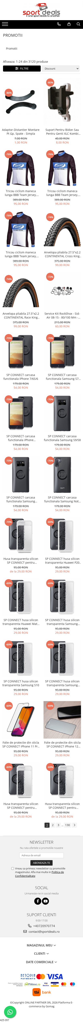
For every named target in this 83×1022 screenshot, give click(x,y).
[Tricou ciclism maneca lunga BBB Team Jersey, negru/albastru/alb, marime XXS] (20, 168)
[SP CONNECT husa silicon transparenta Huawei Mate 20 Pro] (20, 597)
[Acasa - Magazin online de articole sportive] (41, 10)
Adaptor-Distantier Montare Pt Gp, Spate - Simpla (20, 131)
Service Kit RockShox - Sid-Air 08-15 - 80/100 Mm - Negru (62, 315)
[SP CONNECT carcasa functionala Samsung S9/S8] (62, 413)
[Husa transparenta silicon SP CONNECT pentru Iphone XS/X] (20, 536)
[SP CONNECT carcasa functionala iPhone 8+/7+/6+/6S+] (20, 413)
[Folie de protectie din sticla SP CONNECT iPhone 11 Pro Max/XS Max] (20, 720)
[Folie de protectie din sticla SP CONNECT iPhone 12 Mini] (62, 720)
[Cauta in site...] (78, 24)
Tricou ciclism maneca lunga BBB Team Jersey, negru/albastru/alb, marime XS (62, 193)
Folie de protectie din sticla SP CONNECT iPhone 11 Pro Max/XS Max (20, 744)
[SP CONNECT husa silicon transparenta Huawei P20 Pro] (62, 536)
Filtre (23, 68)
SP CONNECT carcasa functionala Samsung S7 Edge (62, 377)
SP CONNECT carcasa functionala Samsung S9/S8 (62, 438)
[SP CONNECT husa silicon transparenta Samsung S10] (20, 658)
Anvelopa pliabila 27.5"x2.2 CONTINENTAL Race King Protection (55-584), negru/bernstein (21, 315)
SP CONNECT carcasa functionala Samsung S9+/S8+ (20, 499)
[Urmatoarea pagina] (74, 825)
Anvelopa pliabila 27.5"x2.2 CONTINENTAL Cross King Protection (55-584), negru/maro (62, 254)
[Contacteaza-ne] (58, 24)
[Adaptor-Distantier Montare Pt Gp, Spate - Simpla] (20, 101)
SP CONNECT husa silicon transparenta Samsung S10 (20, 683)
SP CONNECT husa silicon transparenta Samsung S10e (62, 683)
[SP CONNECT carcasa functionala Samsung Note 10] (62, 474)
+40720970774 (43, 926)
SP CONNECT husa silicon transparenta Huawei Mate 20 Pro (21, 622)
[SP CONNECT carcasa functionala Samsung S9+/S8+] (20, 474)
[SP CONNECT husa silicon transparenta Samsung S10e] (62, 658)
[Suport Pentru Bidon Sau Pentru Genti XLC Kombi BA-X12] (62, 102)
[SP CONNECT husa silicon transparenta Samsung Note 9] (62, 597)
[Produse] (5, 25)
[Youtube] (45, 901)
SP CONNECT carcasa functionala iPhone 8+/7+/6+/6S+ (20, 438)
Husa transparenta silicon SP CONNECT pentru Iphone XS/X (20, 560)
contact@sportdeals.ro (44, 931)
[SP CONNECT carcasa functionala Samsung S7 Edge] (62, 352)
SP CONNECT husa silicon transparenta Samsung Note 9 (62, 622)
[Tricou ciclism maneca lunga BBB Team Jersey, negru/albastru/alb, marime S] (20, 229)
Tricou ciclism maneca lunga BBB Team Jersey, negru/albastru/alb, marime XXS (21, 193)
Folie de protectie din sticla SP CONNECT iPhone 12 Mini (62, 744)
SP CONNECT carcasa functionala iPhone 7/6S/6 (20, 377)
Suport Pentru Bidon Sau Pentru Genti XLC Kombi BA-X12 (62, 131)
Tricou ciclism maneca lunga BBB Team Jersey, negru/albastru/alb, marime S (21, 254)
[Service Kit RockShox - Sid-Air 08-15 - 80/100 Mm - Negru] (62, 291)
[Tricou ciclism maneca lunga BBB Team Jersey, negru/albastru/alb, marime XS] (62, 168)
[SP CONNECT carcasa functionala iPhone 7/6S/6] (20, 352)
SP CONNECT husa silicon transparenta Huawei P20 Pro (62, 560)
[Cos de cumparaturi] (69, 24)
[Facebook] (37, 901)
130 (67, 825)
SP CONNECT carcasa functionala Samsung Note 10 (62, 499)
